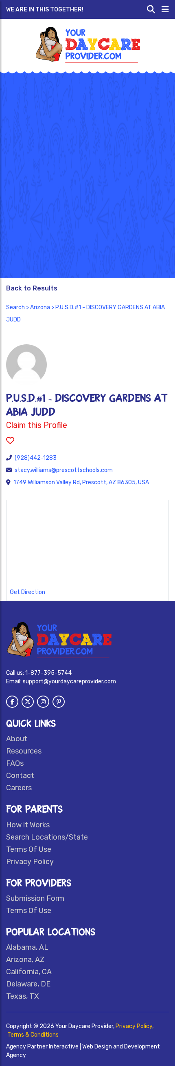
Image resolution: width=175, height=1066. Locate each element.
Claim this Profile (36, 425)
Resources (24, 751)
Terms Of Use (28, 849)
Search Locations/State (47, 837)
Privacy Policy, (134, 1026)
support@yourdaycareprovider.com (69, 681)
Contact (20, 775)
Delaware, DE (28, 984)
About (16, 738)
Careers (19, 787)
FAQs (15, 763)
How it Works (28, 824)
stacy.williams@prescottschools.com (64, 470)
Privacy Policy (30, 861)
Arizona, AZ (25, 959)
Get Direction (27, 592)
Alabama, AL (27, 947)
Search (15, 307)
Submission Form (35, 898)
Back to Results (31, 288)
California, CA (29, 971)
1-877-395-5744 (48, 672)
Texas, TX (22, 996)
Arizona (40, 307)
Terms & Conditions (33, 1034)
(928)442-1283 (36, 457)
